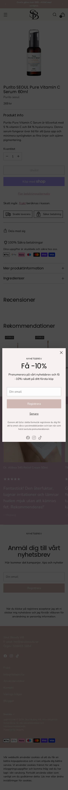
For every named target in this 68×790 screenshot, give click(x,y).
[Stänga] (61, 353)
